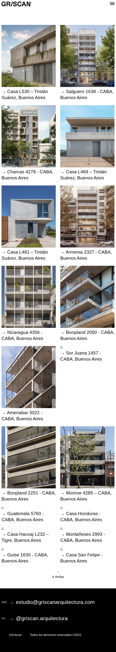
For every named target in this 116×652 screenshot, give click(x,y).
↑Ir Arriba (58, 574)
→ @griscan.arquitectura (38, 618)
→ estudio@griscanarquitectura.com (52, 602)
